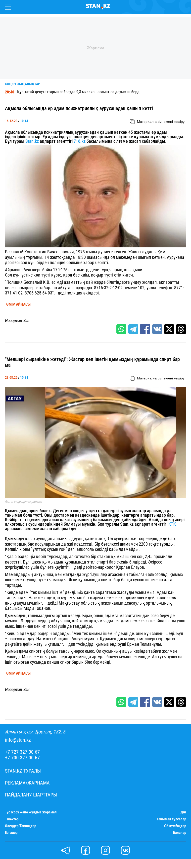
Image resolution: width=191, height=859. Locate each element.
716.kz (80, 141)
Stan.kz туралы (23, 771)
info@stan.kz (18, 740)
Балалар (179, 833)
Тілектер (11, 819)
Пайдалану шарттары (31, 795)
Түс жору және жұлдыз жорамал (31, 812)
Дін (183, 812)
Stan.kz (32, 141)
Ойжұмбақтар (175, 826)
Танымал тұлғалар (171, 819)
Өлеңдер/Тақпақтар (20, 826)
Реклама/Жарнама (27, 783)
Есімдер (11, 833)
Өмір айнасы (18, 304)
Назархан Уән (17, 320)
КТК (171, 524)
